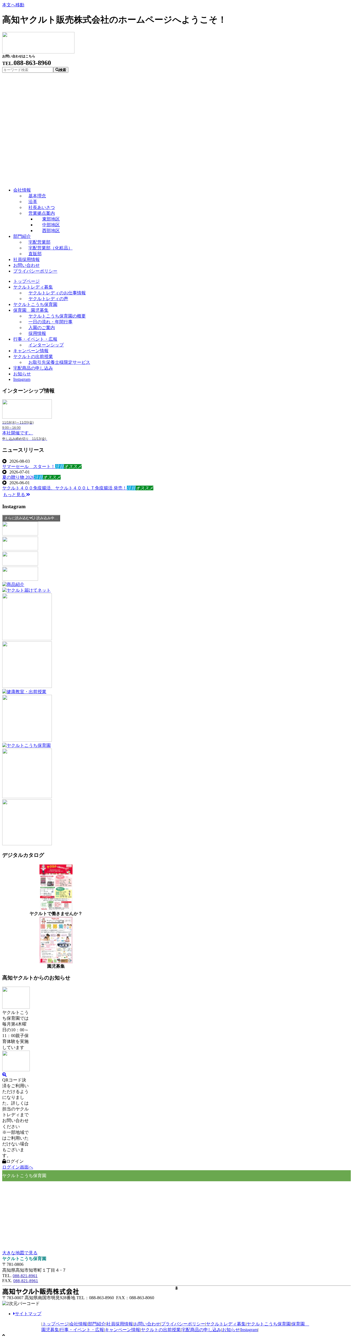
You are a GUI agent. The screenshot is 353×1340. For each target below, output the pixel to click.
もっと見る (14, 494)
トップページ (55, 1324)
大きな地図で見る (20, 1252)
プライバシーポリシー (183, 1324)
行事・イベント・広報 (82, 1329)
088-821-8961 (25, 1276)
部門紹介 (97, 1324)
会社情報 (78, 1324)
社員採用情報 (119, 1324)
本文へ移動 (13, 4)
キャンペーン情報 (122, 1329)
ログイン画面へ (17, 1167)
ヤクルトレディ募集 (226, 1324)
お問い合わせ (147, 1324)
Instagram (249, 1329)
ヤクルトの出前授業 (161, 1329)
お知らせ (231, 1329)
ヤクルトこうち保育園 (269, 1324)
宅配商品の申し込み (201, 1329)
